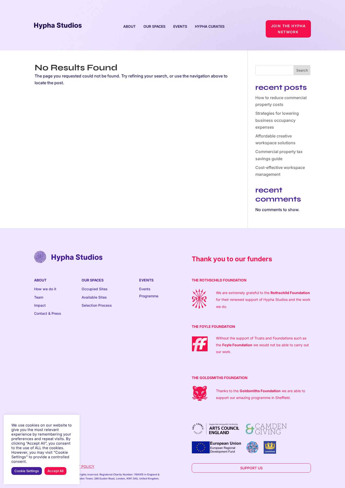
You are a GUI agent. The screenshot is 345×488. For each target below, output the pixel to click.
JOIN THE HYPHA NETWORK (288, 29)
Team (38, 297)
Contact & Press (47, 313)
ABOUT (129, 26)
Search (302, 70)
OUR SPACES (154, 26)
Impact (40, 305)
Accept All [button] (55, 471)
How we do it (45, 289)
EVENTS (180, 26)
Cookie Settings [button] (26, 471)
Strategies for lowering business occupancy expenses (277, 120)
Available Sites (94, 297)
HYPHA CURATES (210, 26)
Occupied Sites (95, 289)
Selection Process (97, 305)
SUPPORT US (251, 468)
